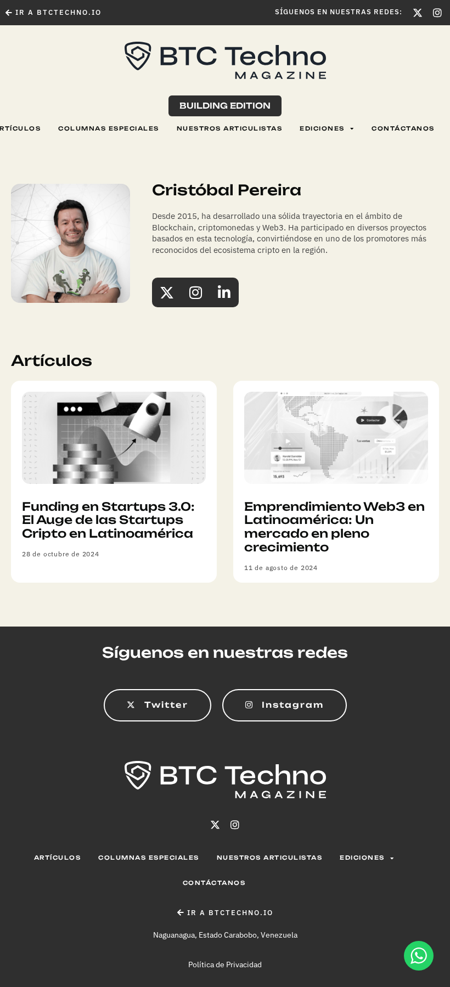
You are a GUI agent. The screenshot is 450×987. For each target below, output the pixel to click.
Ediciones (322, 128)
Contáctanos (403, 128)
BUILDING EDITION (225, 105)
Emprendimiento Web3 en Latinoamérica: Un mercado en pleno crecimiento (334, 526)
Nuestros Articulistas (230, 128)
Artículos (57, 857)
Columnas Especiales (108, 128)
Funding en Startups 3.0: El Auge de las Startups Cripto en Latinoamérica (108, 520)
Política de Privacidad (225, 964)
